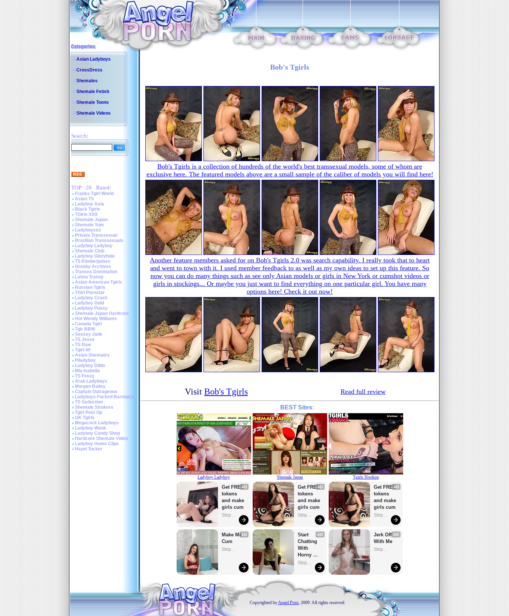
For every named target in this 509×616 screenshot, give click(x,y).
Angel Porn (288, 602)
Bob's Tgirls (226, 391)
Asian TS (84, 198)
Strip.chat (229, 515)
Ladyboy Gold (89, 303)
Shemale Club (89, 250)
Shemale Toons (92, 102)
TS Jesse (85, 339)
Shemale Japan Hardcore (102, 313)
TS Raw (83, 344)
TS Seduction (89, 402)
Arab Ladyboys (91, 381)
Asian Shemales (92, 355)
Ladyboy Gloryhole (95, 256)
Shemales (87, 80)
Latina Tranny (89, 277)
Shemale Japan (91, 219)
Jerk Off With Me (383, 538)
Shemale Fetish (92, 91)
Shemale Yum (89, 224)
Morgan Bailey (90, 386)
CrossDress (89, 70)
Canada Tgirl (88, 323)
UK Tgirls (85, 417)
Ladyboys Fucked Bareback (105, 396)
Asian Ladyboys (93, 59)
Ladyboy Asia (89, 204)
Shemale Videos (93, 113)
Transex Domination (96, 271)
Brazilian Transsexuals (99, 240)
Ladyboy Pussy (91, 308)
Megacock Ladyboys (97, 422)
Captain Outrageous (96, 391)
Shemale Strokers (94, 407)
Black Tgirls (87, 209)
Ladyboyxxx (88, 230)
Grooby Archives (93, 266)
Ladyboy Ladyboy (94, 245)
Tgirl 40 (83, 349)
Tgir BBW (85, 329)
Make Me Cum (232, 538)
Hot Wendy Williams (96, 318)
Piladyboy (85, 360)
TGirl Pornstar (90, 292)
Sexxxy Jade (88, 334)
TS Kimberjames (92, 261)
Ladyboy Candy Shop (97, 433)
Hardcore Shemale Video (101, 438)
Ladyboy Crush (91, 297)
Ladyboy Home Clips (97, 443)
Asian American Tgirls (98, 282)
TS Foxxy (85, 376)
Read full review (363, 391)
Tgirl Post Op (88, 412)
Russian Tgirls (90, 287)
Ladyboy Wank (90, 428)
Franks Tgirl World (94, 193)
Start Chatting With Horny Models (308, 545)
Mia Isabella (87, 370)
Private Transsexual (96, 235)
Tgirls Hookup (366, 477)
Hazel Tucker (88, 448)
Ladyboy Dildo (90, 365)
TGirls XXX (86, 214)
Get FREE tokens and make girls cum (233, 497)
